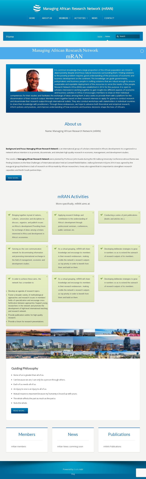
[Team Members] (27, 440)
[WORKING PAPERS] (119, 440)
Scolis (76, 469)
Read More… (13, 178)
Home (100, 36)
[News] (73, 440)
